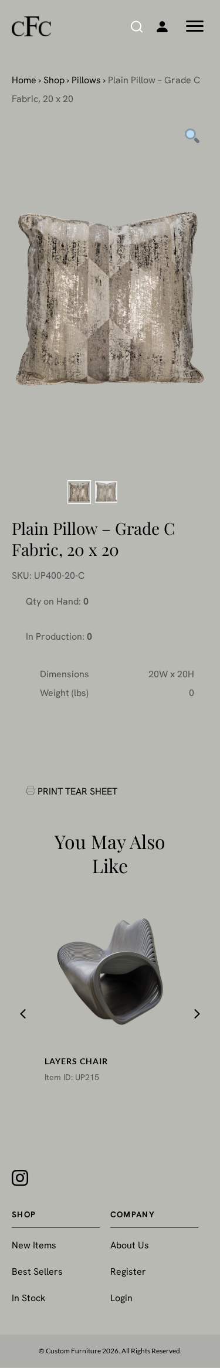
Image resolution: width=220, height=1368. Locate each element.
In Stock (29, 1298)
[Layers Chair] (110, 971)
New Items (34, 1245)
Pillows (86, 80)
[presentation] (23, 1014)
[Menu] (194, 26)
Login (121, 1298)
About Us (129, 1245)
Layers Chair (76, 1061)
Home (24, 80)
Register (128, 1271)
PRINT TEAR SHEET (77, 791)
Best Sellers (37, 1271)
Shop (54, 80)
